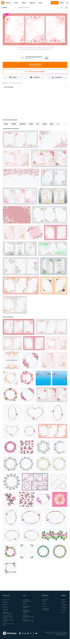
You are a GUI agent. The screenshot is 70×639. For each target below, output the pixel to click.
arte (58, 123)
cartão (31, 123)
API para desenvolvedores (7, 612)
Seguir (46, 58)
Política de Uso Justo (59, 634)
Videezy (5, 604)
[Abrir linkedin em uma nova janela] (25, 632)
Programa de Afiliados (26, 606)
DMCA (24, 603)
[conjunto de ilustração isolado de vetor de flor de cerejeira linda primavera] (26, 446)
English (62, 599)
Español (62, 601)
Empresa (5, 606)
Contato (44, 603)
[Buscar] (62, 7)
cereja (44, 123)
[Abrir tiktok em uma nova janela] (31, 632)
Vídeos (24, 3)
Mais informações (8, 86)
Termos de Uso (49, 633)
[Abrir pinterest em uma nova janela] (28, 632)
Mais (40, 3)
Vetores (8, 3)
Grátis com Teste (35, 65)
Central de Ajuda (45, 599)
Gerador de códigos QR (8, 623)
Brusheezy (6, 599)
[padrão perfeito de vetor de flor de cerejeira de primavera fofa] (26, 498)
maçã (51, 123)
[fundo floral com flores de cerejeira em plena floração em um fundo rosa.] (17, 214)
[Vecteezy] (2, 2)
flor (38, 123)
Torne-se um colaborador (45, 608)
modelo (14, 123)
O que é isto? (19, 83)
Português (63, 604)
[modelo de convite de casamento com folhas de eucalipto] (53, 266)
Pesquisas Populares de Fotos (28, 615)
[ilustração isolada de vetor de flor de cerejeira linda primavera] (10, 498)
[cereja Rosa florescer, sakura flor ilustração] (59, 498)
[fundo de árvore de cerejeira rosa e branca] (35, 232)
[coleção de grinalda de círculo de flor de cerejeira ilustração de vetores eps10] (58, 481)
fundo (6, 123)
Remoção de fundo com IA (8, 619)
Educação (5, 609)
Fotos (16, 3)
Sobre (43, 605)
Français (62, 609)
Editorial (32, 3)
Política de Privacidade (60, 633)
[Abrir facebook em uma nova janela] (20, 632)
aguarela (22, 123)
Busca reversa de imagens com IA (8, 615)
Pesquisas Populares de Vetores (26, 610)
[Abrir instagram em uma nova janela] (22, 632)
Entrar (62, 2)
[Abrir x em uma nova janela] (33, 632)
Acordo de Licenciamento (27, 599)
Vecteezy (5, 601)
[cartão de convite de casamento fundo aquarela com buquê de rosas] (52, 195)
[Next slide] (63, 123)
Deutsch (62, 606)
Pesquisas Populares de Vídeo (26, 620)
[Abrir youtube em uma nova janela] (36, 632)
